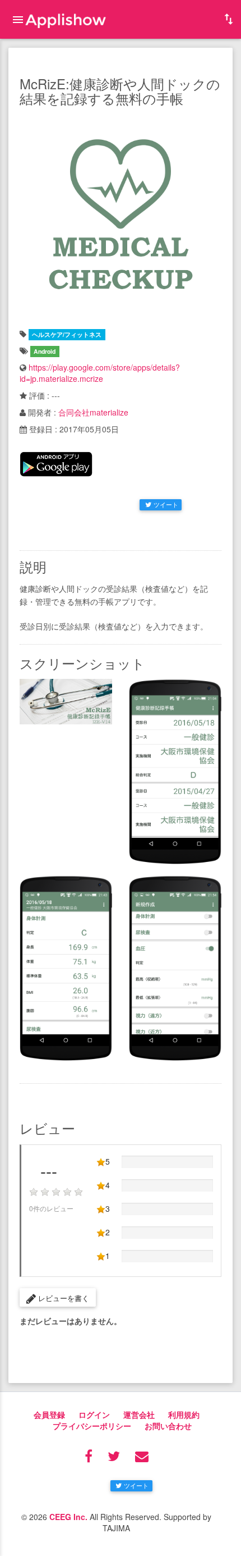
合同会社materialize (93, 412)
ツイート (166, 504)
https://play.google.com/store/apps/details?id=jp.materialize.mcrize (100, 373)
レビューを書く (62, 1298)
